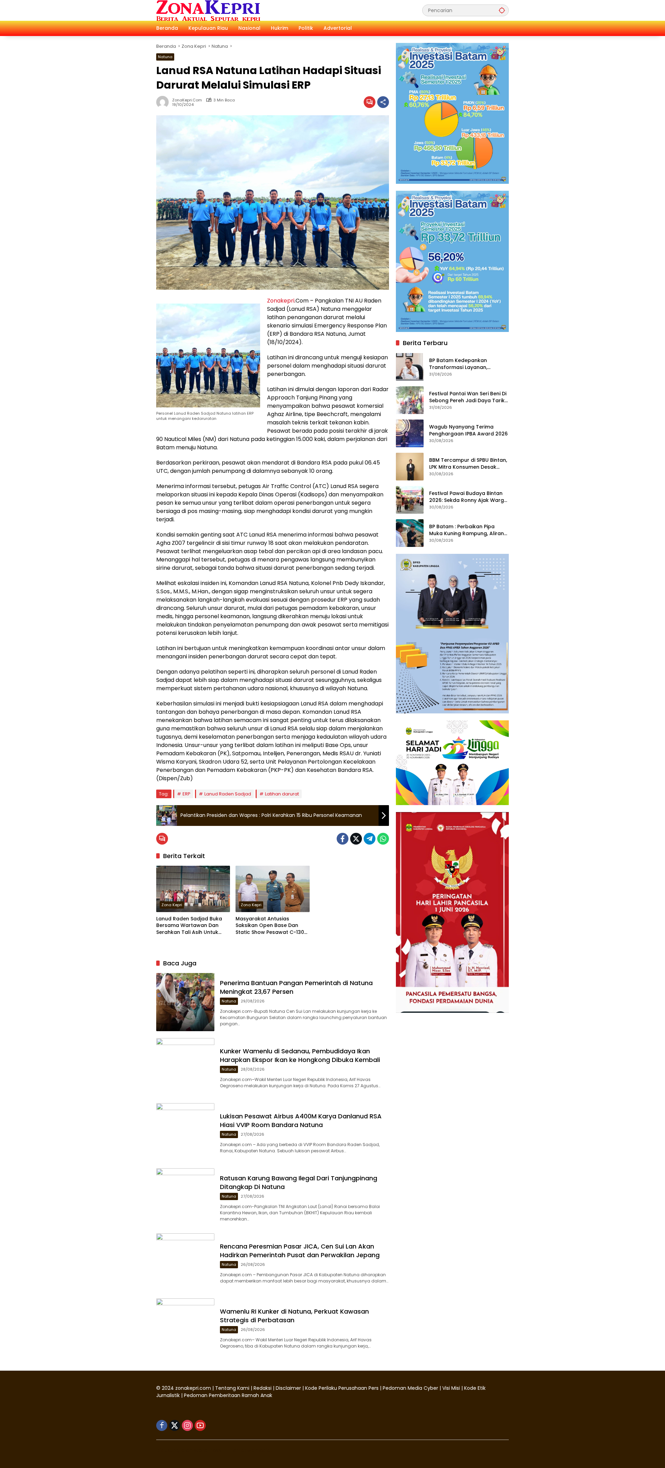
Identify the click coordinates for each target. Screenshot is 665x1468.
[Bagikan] (383, 102)
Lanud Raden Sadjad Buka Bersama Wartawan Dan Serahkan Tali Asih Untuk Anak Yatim (189, 926)
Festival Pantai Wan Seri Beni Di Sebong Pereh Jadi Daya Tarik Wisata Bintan (467, 397)
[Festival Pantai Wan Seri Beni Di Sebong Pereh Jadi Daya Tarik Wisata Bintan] (410, 400)
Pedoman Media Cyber (410, 1388)
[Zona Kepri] (208, 10)
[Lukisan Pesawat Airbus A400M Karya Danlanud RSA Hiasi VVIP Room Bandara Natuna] (185, 1132)
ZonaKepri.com (187, 100)
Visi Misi (451, 1388)
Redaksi (263, 1388)
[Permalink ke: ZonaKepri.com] (164, 102)
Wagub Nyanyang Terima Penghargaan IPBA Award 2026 (468, 430)
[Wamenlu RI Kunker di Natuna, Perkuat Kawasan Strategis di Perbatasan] (185, 1327)
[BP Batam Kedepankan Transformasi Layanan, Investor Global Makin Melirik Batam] (410, 367)
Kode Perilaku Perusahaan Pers (342, 1388)
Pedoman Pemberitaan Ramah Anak (228, 1395)
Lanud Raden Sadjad (227, 794)
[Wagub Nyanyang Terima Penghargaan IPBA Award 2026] (410, 433)
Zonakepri (280, 301)
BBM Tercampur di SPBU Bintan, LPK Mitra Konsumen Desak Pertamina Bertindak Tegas (468, 463)
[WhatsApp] (383, 839)
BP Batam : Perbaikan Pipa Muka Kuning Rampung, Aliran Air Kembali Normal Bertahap (466, 530)
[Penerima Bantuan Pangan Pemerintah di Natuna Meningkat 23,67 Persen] (185, 1002)
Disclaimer (289, 1388)
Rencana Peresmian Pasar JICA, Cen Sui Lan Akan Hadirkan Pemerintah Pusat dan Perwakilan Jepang (300, 1250)
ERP (186, 794)
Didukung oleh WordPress (188, 1450)
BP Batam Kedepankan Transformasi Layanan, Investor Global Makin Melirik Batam (465, 364)
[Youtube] (200, 1425)
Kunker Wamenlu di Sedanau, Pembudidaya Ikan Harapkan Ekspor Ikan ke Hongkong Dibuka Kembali (301, 1055)
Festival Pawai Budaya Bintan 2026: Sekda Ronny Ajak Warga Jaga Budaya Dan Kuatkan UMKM (468, 497)
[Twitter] (356, 839)
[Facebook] (342, 839)
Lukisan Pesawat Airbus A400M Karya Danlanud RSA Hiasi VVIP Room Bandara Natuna (301, 1120)
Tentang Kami (232, 1388)
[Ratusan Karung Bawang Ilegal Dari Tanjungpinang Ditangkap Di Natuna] (185, 1197)
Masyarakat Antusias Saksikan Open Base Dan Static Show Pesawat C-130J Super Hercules (271, 926)
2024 (168, 1388)
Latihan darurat (282, 794)
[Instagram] (187, 1425)
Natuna (165, 57)
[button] (502, 10)
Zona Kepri (171, 905)
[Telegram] (369, 839)
